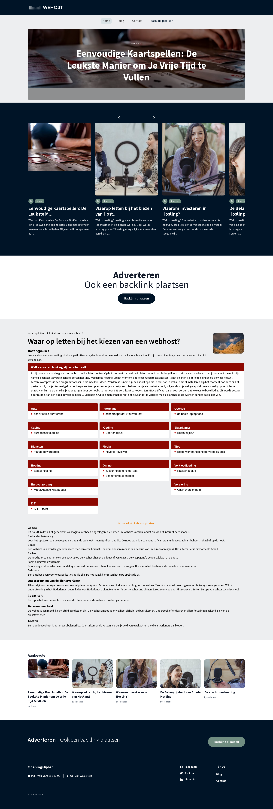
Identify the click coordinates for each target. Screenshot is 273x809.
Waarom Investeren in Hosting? (184, 211)
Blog (121, 21)
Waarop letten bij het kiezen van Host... (123, 211)
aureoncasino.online (46, 432)
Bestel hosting (43, 470)
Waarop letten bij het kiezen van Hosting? (92, 694)
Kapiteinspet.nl (186, 470)
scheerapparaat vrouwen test (124, 414)
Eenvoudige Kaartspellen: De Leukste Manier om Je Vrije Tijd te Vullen (136, 65)
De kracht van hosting (219, 692)
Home (106, 21)
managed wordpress (47, 451)
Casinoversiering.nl (189, 489)
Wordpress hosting (102, 378)
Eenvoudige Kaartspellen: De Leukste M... (57, 211)
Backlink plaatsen (162, 21)
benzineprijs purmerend (49, 414)
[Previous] (123, 117)
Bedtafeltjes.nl (186, 432)
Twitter (189, 773)
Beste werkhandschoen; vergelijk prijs (201, 451)
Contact (137, 21)
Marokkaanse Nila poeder (50, 489)
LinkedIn (190, 780)
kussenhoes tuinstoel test (121, 470)
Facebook (191, 767)
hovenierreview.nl (116, 451)
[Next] (149, 117)
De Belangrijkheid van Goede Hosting (180, 694)
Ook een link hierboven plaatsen (136, 523)
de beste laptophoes (190, 414)
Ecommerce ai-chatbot (120, 475)
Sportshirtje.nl (114, 432)
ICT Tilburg (41, 508)
